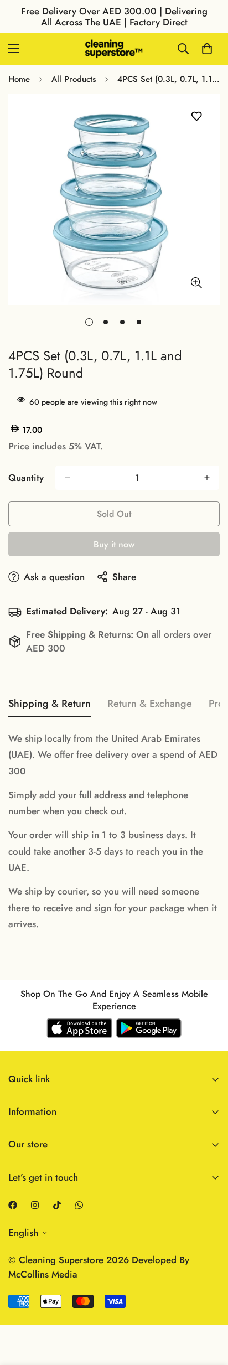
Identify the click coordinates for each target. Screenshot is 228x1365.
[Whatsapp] (79, 1205)
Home (19, 79)
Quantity (26, 477)
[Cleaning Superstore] (114, 49)
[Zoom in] (196, 282)
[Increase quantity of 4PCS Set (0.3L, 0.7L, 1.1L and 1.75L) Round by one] (207, 478)
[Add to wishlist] (196, 116)
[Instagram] (34, 1205)
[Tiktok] (57, 1205)
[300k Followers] (12, 1205)
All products (73, 79)
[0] (207, 48)
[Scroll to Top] (208, 1306)
